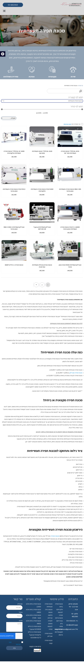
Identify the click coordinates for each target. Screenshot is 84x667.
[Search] (80, 91)
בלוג (61, 623)
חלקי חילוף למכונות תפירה (59, 612)
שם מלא (20, 604)
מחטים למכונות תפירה (50, 626)
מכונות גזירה (48, 609)
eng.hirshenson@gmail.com (65, 629)
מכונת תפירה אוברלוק (76, 373)
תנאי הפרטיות (67, 124)
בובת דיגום (59, 621)
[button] (2, 54)
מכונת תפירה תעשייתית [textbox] (42, 101)
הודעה (21, 621)
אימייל (21, 612)
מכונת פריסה (59, 618)
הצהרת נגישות (58, 629)
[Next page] (36, 284)
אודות (61, 626)
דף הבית (80, 85)
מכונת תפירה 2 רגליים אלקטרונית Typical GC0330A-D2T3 (34, 635)
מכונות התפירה (55, 536)
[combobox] (42, 101)
